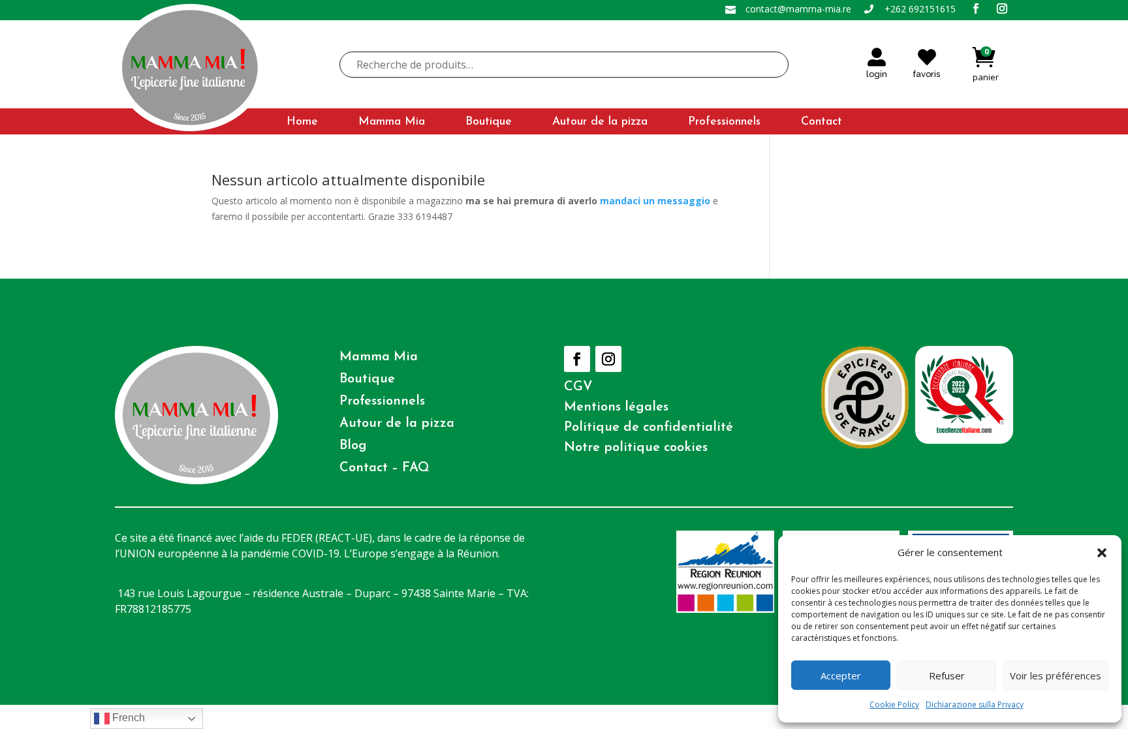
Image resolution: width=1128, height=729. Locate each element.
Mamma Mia (391, 122)
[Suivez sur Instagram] (608, 359)
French (127, 717)
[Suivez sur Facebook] (577, 359)
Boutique (488, 122)
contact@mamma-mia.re (798, 9)
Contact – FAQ (384, 467)
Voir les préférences (1055, 675)
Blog (353, 445)
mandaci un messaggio (655, 200)
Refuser (947, 675)
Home (302, 122)
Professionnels (724, 122)
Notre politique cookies (636, 447)
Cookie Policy (894, 704)
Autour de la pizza (600, 122)
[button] (1101, 552)
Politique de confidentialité (648, 427)
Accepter (841, 675)
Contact (821, 122)
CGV (578, 387)
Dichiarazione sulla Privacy (975, 704)
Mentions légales (616, 407)
